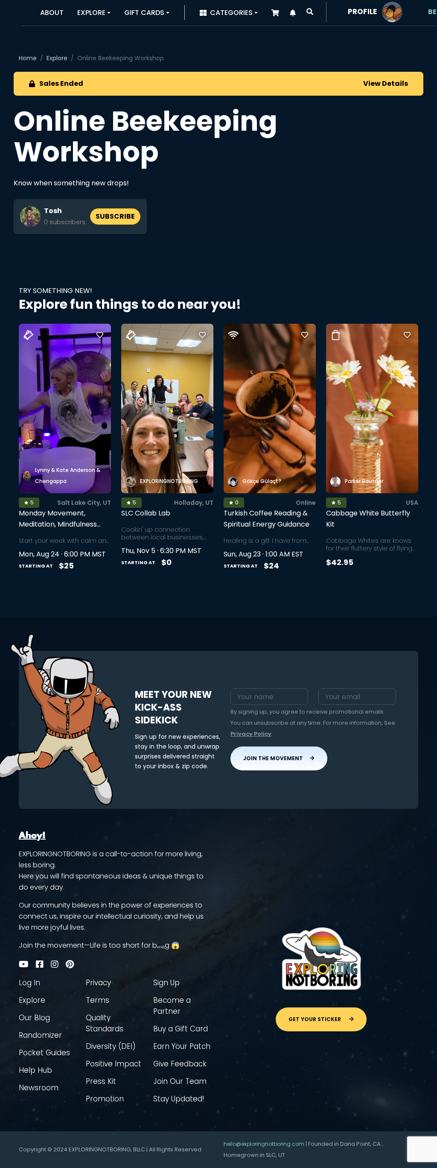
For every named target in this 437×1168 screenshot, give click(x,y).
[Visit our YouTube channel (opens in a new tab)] (24, 964)
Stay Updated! (178, 1099)
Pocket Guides (44, 1053)
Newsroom (38, 1088)
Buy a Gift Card (180, 1029)
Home (28, 58)
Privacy (98, 983)
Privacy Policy (250, 734)
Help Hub (35, 1070)
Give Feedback (180, 1064)
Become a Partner (172, 1005)
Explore (57, 58)
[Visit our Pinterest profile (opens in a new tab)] (70, 964)
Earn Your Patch (181, 1046)
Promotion (105, 1099)
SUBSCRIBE (115, 216)
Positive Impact (113, 1064)
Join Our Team (180, 1081)
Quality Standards (104, 1023)
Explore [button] (91, 13)
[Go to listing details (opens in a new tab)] (65, 408)
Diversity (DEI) (111, 1046)
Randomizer (40, 1035)
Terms (97, 1000)
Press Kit (101, 1081)
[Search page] (309, 12)
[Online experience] (233, 335)
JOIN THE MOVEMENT (273, 758)
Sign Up (166, 983)
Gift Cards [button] (144, 13)
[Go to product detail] (372, 408)
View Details (385, 83)
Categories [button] (231, 13)
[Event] (28, 335)
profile (362, 11)
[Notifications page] (293, 13)
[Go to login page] (392, 11)
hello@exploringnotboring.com (264, 1144)
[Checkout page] (275, 13)
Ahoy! (32, 835)
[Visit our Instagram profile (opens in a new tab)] (54, 964)
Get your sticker (315, 1019)
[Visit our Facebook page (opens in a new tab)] (40, 964)
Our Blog (34, 1018)
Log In (29, 983)
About (52, 13)
